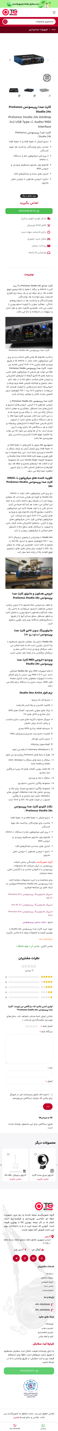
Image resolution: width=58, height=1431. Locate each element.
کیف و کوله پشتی (46, 1336)
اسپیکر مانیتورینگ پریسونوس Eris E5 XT (32, 905)
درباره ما (49, 1273)
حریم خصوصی (47, 1282)
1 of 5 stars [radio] (36, 1026)
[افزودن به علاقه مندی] (35, 1154)
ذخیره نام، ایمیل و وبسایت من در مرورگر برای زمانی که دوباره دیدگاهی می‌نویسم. (31, 1096)
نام (50, 1068)
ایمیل (49, 1081)
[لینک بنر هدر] (29, 4)
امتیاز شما (47, 1026)
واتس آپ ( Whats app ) (27, 946)
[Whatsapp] (41, 1258)
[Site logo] (10, 12)
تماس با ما (48, 1286)
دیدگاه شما (46, 1032)
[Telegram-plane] (16, 1258)
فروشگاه (49, 1324)
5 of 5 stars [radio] (26, 1026)
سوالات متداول (47, 1277)
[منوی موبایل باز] (54, 12)
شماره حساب (48, 1290)
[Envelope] (33, 1258)
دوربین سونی (47, 1328)
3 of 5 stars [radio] (31, 1026)
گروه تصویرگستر (44, 862)
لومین (16, 1417)
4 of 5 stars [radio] (29, 1026)
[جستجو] (5, 21)
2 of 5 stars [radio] (34, 1026)
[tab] (29, 275)
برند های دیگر (29, 196)
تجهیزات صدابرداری (38, 29)
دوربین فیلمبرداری (45, 1332)
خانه (54, 29)
